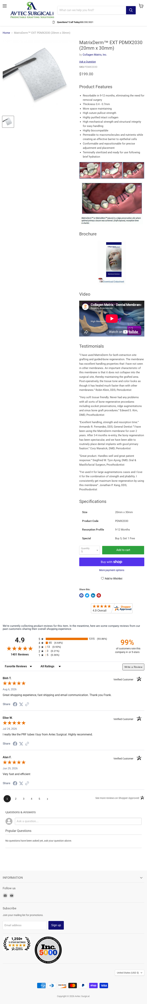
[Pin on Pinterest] (99, 595)
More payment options (111, 570)
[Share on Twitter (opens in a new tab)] (21, 704)
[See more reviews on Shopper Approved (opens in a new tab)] (27, 704)
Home (6, 32)
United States (128, 972)
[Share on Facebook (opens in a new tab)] (15, 704)
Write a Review (133, 667)
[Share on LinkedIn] (93, 595)
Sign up (56, 925)
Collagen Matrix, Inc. (95, 54)
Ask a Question (87, 61)
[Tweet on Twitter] (87, 595)
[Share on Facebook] (81, 595)
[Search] (131, 10)
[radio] (73, 639)
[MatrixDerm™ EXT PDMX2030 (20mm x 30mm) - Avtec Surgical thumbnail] (8, 121)
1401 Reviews (24, 654)
